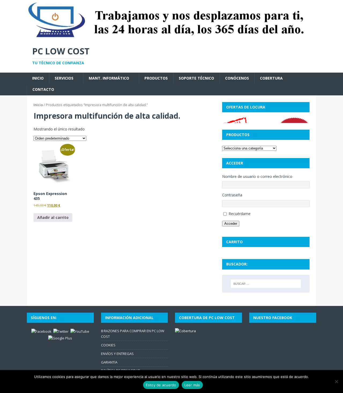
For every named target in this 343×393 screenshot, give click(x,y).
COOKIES (108, 345)
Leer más (192, 385)
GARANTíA (109, 362)
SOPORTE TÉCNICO (196, 78)
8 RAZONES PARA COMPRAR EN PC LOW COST (132, 333)
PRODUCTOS (156, 78)
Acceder (230, 224)
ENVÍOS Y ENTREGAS (117, 353)
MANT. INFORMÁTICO (109, 78)
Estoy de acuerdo (161, 385)
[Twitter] (61, 331)
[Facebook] (41, 331)
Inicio (38, 104)
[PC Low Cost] (171, 36)
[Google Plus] (60, 337)
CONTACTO (43, 89)
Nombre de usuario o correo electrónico (257, 176)
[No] (336, 381)
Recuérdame (240, 213)
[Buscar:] (265, 283)
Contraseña (232, 194)
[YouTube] (80, 331)
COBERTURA (271, 78)
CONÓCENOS (237, 78)
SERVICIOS (64, 78)
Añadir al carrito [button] (53, 217)
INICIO (38, 78)
